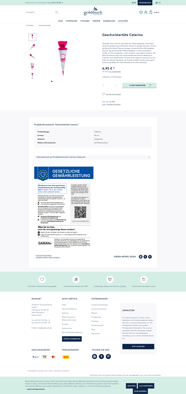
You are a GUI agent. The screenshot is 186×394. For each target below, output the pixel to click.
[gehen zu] (51, 81)
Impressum (95, 334)
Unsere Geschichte (98, 309)
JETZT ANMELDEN (138, 346)
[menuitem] (42, 12)
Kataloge (94, 321)
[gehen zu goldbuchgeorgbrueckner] (108, 356)
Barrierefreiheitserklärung (72, 332)
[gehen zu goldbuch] (94, 356)
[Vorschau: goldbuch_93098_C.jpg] (32, 66)
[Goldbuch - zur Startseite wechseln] (93, 11)
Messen (94, 313)
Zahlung (65, 313)
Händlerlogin (145, 3)
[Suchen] (56, 12)
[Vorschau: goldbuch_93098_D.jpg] (32, 76)
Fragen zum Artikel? (44, 256)
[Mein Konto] (146, 12)
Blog (134, 3)
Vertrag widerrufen (71, 339)
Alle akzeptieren (146, 386)
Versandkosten (134, 375)
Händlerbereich (97, 325)
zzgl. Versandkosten (115, 71)
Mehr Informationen (36, 389)
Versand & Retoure (69, 309)
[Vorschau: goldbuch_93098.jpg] (32, 37)
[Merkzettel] (141, 12)
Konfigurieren (140, 391)
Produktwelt (96, 317)
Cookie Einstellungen (99, 305)
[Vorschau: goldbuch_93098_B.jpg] (32, 56)
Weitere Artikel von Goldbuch (48, 257)
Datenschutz (67, 328)
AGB (64, 305)
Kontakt (65, 324)
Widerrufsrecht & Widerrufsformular (69, 318)
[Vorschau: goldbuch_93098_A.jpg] (32, 47)
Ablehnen (131, 386)
